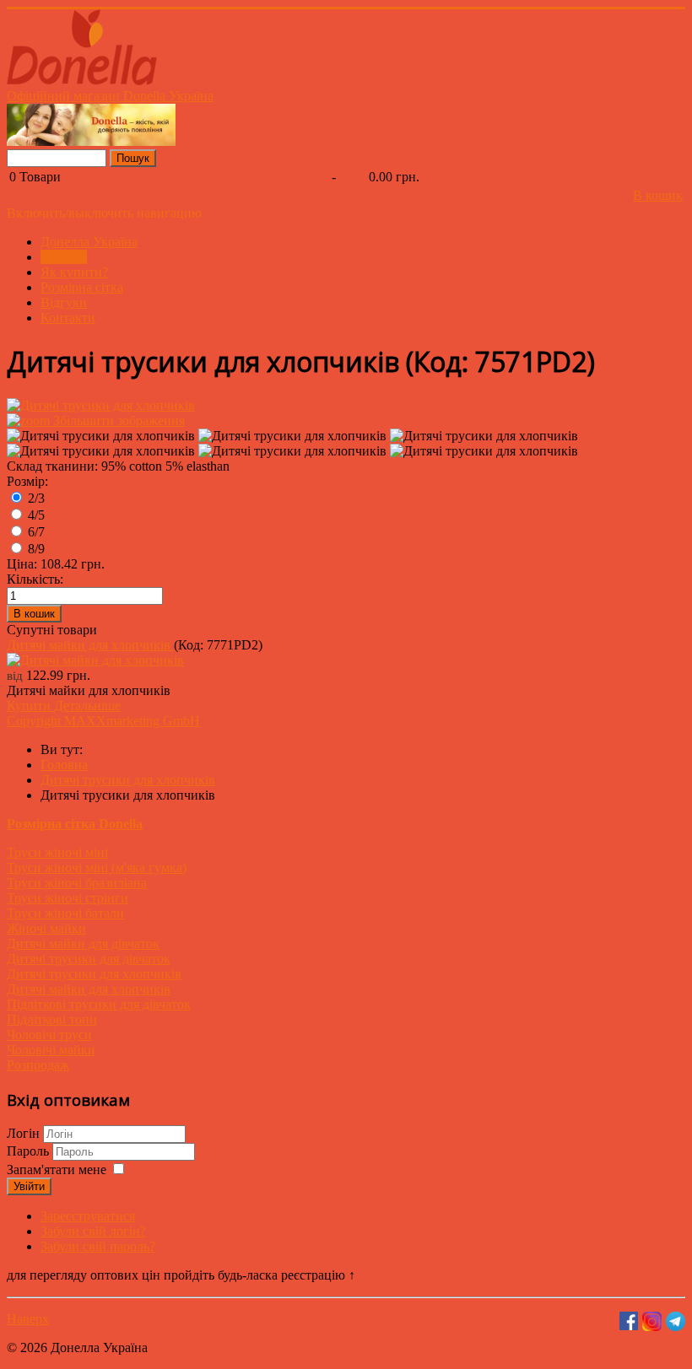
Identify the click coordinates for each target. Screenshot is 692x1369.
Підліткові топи (52, 1019)
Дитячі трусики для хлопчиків (94, 974)
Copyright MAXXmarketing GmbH (103, 721)
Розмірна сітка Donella (75, 824)
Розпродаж (38, 1065)
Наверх (28, 1319)
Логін (23, 1133)
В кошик (658, 195)
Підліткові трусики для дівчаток (99, 1004)
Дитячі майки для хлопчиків (90, 645)
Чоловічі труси (49, 1034)
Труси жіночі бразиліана (77, 883)
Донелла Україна (89, 241)
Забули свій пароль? (98, 1246)
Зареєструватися (88, 1216)
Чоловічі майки (51, 1050)
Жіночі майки (46, 928)
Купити (30, 705)
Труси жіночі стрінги (67, 898)
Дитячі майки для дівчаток (83, 943)
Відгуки (64, 302)
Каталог (64, 257)
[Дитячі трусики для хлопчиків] (101, 436)
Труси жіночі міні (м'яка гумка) (97, 867)
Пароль (29, 1151)
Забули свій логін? (93, 1231)
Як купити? (74, 272)
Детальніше (87, 705)
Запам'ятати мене (56, 1169)
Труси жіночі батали (65, 913)
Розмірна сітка (82, 287)
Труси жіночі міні (57, 852)
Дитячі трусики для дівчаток (88, 958)
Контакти (68, 317)
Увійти (29, 1186)
